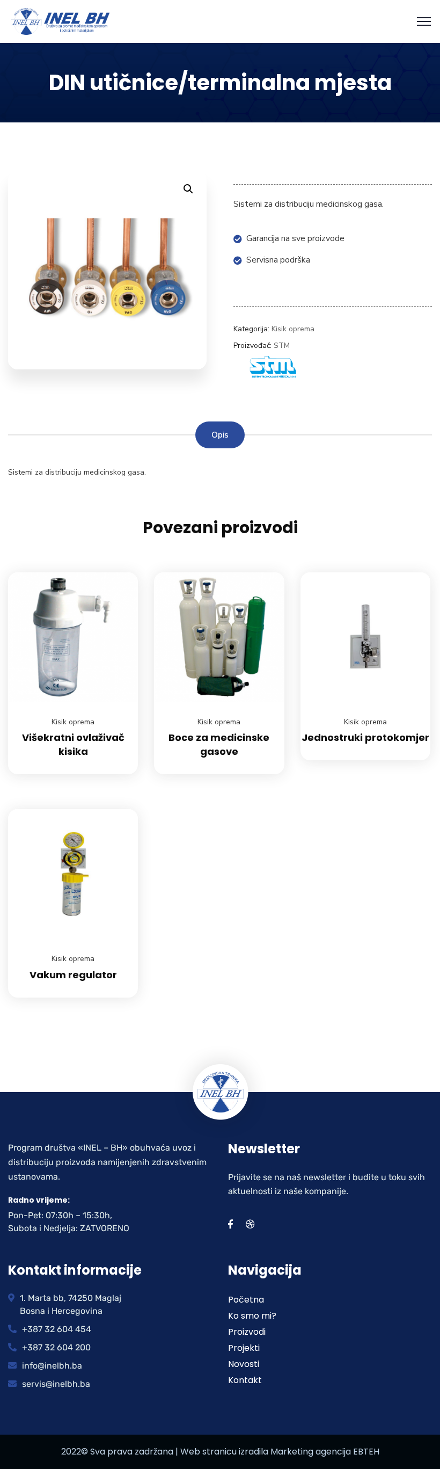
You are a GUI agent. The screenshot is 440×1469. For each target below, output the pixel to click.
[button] (188, 189)
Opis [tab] (220, 435)
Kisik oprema (293, 329)
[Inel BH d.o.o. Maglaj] (60, 21)
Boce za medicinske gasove (218, 744)
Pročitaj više (116, 572)
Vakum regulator (73, 974)
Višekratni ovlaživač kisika (73, 744)
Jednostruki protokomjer (365, 737)
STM (282, 345)
